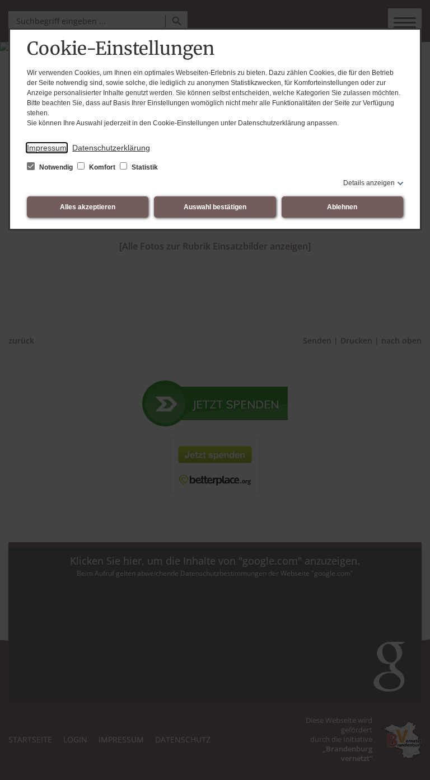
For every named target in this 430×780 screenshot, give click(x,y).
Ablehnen (342, 207)
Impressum (47, 147)
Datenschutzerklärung (111, 147)
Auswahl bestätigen (215, 207)
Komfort (102, 167)
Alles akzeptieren (87, 207)
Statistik (144, 167)
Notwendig (56, 167)
